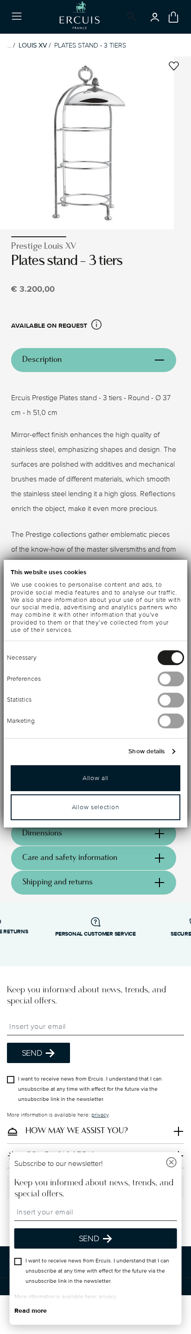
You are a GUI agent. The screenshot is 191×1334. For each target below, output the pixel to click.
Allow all (95, 778)
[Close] (171, 1163)
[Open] (130, 17)
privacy (99, 1115)
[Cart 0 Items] (173, 17)
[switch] (171, 679)
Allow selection (96, 807)
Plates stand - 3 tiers (90, 45)
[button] (96, 326)
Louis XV (33, 45)
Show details (146, 751)
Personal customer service (95, 934)
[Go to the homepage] (79, 16)
